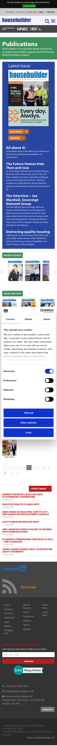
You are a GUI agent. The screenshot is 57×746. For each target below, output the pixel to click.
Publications (28, 616)
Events (26, 612)
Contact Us (21, 12)
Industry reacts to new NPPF (21, 504)
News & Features (27, 606)
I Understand (29, 6)
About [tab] (46, 319)
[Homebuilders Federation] (36, 28)
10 (5, 472)
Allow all (28, 413)
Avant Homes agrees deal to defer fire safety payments (27, 550)
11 (11, 472)
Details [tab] (28, 319)
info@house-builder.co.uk (20, 691)
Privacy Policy (45, 606)
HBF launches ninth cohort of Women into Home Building (27, 530)
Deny (28, 432)
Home (7, 605)
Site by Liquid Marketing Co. (41, 737)
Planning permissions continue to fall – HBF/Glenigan (27, 540)
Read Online (15, 131)
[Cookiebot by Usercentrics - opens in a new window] (41, 311)
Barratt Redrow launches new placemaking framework (22, 495)
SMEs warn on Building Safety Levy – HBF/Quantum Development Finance (26, 513)
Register (8, 626)
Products (27, 620)
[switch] (49, 380)
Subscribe (14, 138)
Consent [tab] (10, 319)
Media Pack (32, 12)
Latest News (38, 488)
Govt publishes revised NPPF (20, 521)
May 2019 (9, 457)
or (50, 12)
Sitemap (27, 629)
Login (6, 621)
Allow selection (28, 422)
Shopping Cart (8, 632)
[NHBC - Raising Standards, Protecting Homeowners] (23, 28)
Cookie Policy (45, 613)
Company (10, 12)
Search (26, 624)
